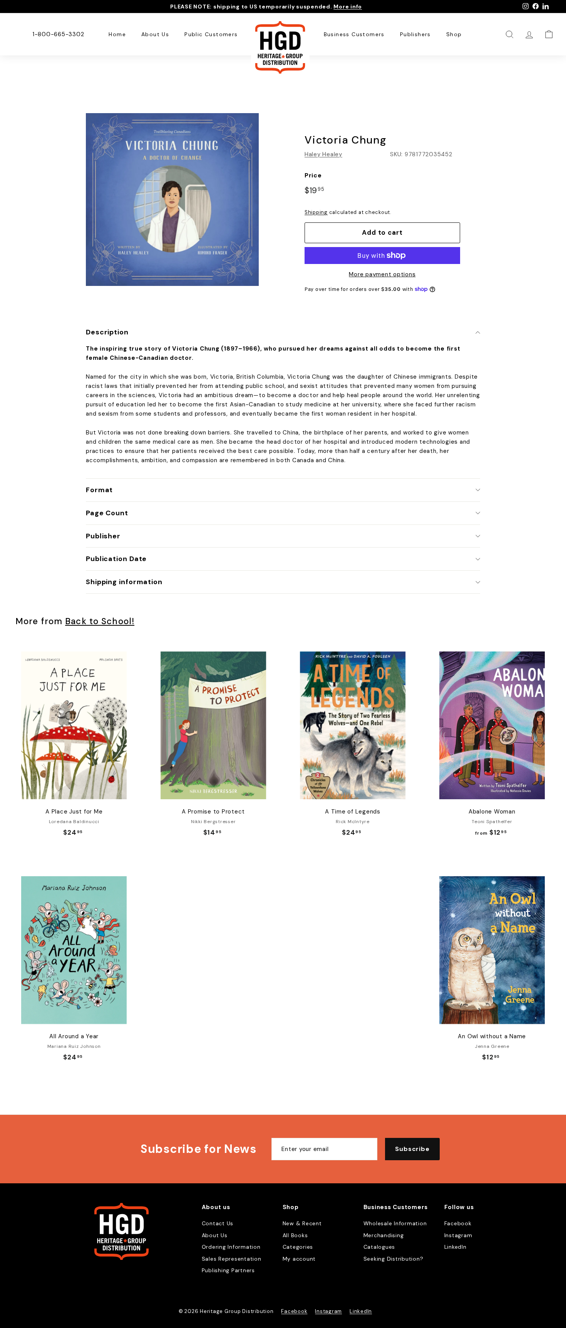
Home (117, 34)
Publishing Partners (228, 1270)
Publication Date (116, 558)
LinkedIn (455, 1246)
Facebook (458, 1223)
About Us (155, 34)
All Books (295, 1235)
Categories (298, 1246)
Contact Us (218, 1223)
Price (313, 175)
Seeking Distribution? (393, 1258)
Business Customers (354, 34)
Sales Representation (231, 1258)
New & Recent (302, 1223)
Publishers (415, 34)
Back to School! (99, 621)
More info (347, 6)
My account (299, 1258)
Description (107, 332)
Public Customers (211, 34)
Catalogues (379, 1246)
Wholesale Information (395, 1223)
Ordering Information (231, 1246)
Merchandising (383, 1235)
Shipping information (124, 581)
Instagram (458, 1235)
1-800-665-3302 (58, 34)
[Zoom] (172, 199)
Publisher (103, 536)
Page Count (107, 513)
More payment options (382, 274)
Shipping (316, 212)
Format (99, 489)
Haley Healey (323, 154)
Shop (454, 34)
